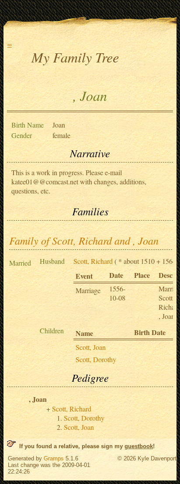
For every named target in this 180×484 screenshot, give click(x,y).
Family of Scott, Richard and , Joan (84, 240)
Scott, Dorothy (96, 359)
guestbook (139, 446)
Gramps (54, 458)
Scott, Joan (91, 347)
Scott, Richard (93, 261)
